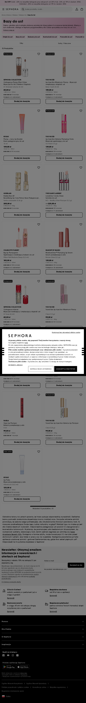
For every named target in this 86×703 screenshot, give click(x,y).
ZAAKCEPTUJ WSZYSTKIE (65, 369)
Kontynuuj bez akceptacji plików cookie (66, 332)
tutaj (26, 343)
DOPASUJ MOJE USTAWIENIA (40, 369)
